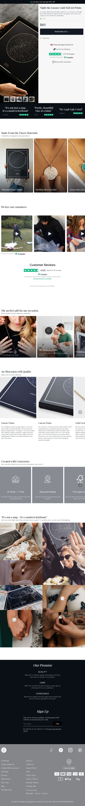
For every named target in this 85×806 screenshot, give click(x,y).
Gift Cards (4, 772)
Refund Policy (6, 779)
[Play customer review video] (16, 233)
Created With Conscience (10, 768)
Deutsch (37, 793)
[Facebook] (61, 750)
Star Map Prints (6, 790)
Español (45, 793)
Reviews (4, 775)
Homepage (5, 761)
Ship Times (5, 782)
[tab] (6, 99)
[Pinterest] (80, 750)
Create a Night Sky (7, 764)
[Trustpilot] (68, 57)
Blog (2, 786)
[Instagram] (70, 750)
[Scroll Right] (81, 166)
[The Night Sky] (3, 750)
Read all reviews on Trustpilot (42, 278)
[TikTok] (51, 750)
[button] (61, 38)
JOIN (57, 724)
